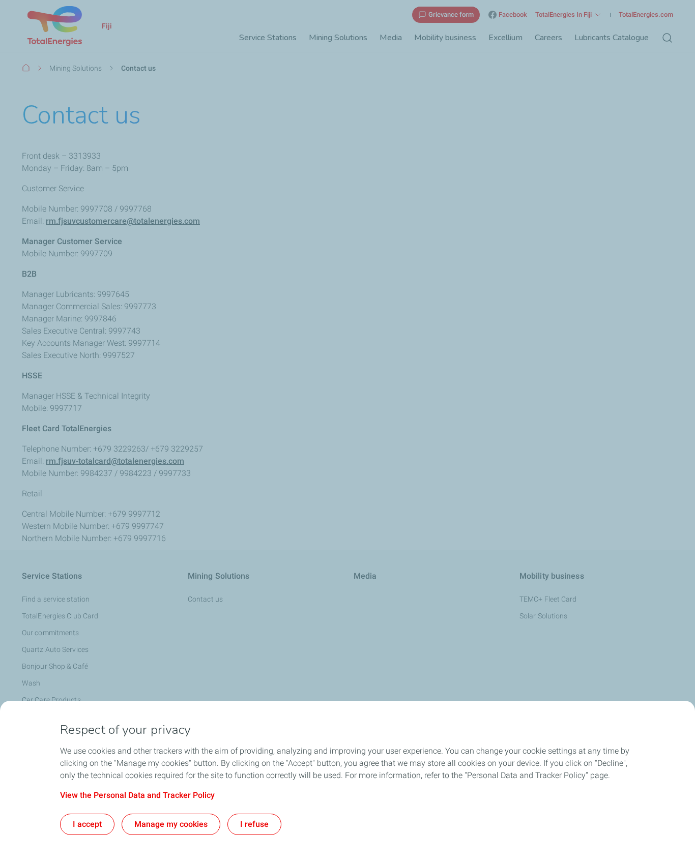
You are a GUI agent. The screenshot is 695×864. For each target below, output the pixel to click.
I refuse (254, 824)
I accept (87, 824)
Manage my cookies (171, 824)
